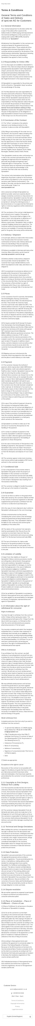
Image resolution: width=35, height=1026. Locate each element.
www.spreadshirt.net (8, 187)
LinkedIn (9, 972)
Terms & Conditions (17, 1000)
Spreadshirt (14, 39)
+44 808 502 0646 (18, 993)
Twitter (6, 972)
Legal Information (17, 1009)
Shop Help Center (5, 3)
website (24, 633)
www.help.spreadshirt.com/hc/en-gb (13, 254)
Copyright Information (17, 1003)
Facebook (2, 972)
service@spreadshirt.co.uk (18, 989)
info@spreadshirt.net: (11, 732)
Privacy (17, 1006)
